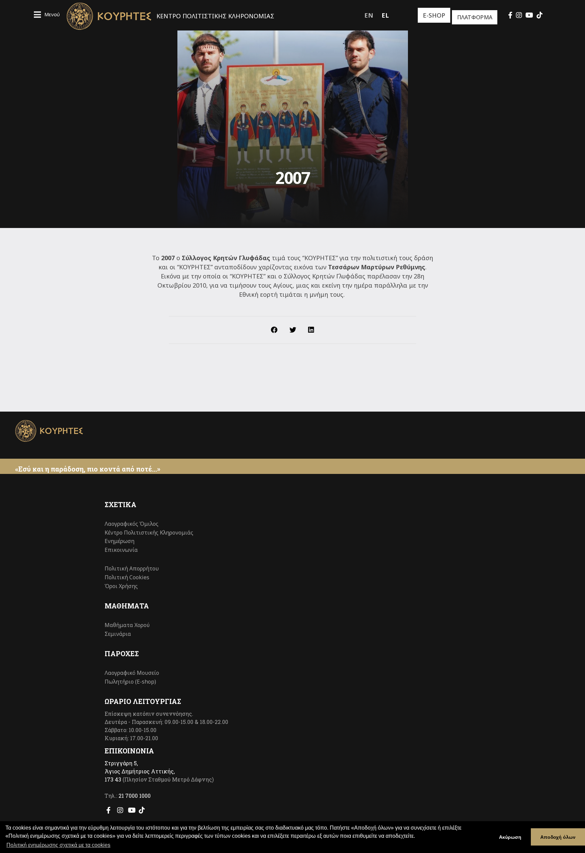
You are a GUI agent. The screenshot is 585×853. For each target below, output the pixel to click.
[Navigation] (47, 15)
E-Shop (434, 15)
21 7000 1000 (134, 795)
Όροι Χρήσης (121, 586)
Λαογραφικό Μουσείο (132, 673)
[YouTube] (529, 15)
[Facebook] (510, 15)
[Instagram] (519, 15)
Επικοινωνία (121, 550)
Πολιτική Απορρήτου (132, 568)
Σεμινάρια (118, 634)
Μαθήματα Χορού (127, 625)
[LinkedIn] (311, 330)
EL (385, 15)
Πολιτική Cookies (127, 577)
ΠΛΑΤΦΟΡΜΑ (474, 17)
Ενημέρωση (119, 541)
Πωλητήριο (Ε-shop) (130, 681)
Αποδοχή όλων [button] (558, 837)
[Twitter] (292, 330)
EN (368, 15)
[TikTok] (540, 15)
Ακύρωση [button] (510, 837)
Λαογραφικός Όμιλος (131, 523)
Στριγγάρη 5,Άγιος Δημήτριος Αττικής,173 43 (140, 771)
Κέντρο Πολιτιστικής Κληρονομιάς (149, 532)
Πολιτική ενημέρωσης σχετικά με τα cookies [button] (58, 845)
